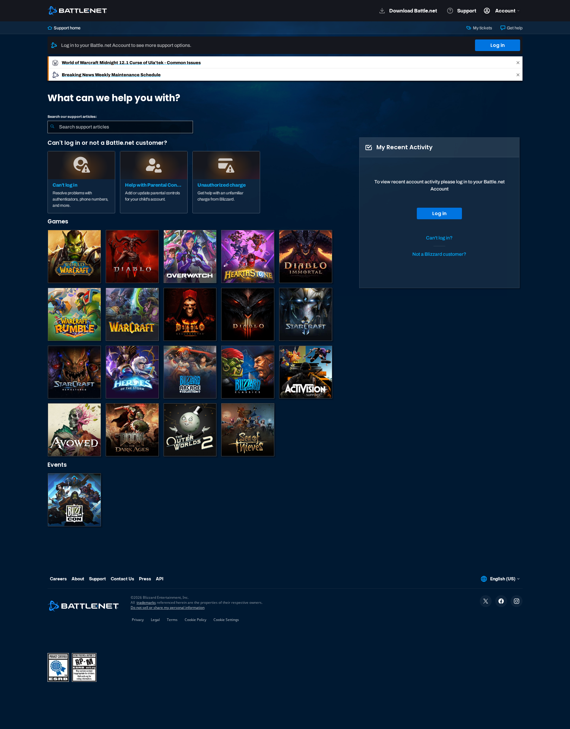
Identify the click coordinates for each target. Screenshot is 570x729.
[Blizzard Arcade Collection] (190, 372)
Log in (497, 45)
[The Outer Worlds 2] (190, 430)
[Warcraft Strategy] (132, 314)
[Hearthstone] (248, 256)
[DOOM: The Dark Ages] (132, 430)
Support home (66, 28)
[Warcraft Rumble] (74, 314)
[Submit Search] (52, 127)
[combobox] (120, 127)
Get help (514, 28)
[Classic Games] (248, 372)
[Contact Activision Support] (305, 372)
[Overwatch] (190, 256)
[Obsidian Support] (74, 430)
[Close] (518, 62)
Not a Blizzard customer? (439, 254)
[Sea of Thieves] (248, 430)
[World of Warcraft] (74, 256)
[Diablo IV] (132, 256)
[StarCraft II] (305, 314)
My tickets (482, 28)
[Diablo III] (248, 314)
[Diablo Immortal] (305, 256)
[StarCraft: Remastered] (74, 372)
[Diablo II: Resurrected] (190, 314)
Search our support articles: (72, 117)
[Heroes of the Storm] (132, 372)
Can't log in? (439, 237)
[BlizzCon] (74, 500)
